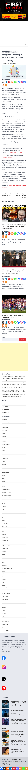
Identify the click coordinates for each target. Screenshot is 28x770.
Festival (3, 484)
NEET (3, 557)
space (3, 604)
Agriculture (4, 419)
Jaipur (3, 520)
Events (3, 475)
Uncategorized (5, 621)
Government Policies (6, 498)
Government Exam (6, 492)
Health (3, 503)
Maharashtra (5, 540)
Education (4, 461)
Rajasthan (4, 579)
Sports (3, 610)
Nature (3, 554)
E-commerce (5, 458)
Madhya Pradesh (6, 537)
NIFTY (3, 562)
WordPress (4, 763)
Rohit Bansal (14, 736)
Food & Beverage (6, 489)
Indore (3, 512)
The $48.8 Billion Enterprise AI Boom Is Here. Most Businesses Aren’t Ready (18, 712)
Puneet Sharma (5, 409)
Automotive (4, 430)
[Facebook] (18, 82)
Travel (3, 619)
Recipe (3, 582)
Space (3, 602)
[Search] (25, 44)
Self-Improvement (6, 593)
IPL (2, 517)
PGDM (3, 571)
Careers (3, 447)
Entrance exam (5, 472)
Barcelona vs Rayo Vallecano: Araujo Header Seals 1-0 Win (12, 316)
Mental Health (5, 548)
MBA (3, 543)
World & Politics (5, 630)
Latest (3, 529)
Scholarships (5, 588)
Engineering (4, 467)
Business (4, 441)
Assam (3, 425)
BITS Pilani (4, 439)
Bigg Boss (4, 436)
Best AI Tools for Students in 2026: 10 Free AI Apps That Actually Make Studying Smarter (18, 720)
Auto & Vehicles (5, 427)
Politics (3, 574)
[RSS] (3, 85)
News (3, 559)
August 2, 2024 (7, 157)
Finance (3, 486)
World (3, 627)
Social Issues (5, 596)
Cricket (3, 450)
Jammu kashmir (5, 523)
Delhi (3, 455)
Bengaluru (4, 433)
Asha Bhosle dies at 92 (16, 749)
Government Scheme (7, 500)
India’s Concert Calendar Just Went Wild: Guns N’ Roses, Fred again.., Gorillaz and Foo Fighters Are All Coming (13, 378)
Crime (3, 453)
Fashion (3, 481)
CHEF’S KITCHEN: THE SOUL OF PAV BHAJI (12, 387)
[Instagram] (21, 82)
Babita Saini (5, 63)
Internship (4, 514)
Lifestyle (4, 534)
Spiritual (4, 607)
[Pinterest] (9, 82)
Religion (3, 585)
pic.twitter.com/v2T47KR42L (16, 152)
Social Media (5, 599)
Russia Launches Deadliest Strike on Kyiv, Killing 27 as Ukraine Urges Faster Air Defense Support (14, 226)
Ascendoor (16, 761)
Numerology (4, 565)
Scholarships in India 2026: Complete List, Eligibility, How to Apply (18, 741)
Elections (4, 464)
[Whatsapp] (15, 82)
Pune (3, 576)
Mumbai (4, 551)
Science (3, 590)
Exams (3, 478)
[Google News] (24, 82)
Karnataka (4, 526)
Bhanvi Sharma (15, 705)
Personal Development (7, 568)
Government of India (6, 495)
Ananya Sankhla (6, 404)
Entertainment (5, 469)
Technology (4, 613)
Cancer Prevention (6, 444)
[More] (6, 85)
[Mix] (12, 82)
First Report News (16, 759)
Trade (3, 616)
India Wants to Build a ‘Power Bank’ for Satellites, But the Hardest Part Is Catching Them (18, 703)
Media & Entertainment (7, 545)
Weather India (5, 624)
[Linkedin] (6, 82)
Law (3, 531)
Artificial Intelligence (6, 422)
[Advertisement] (14, 31)
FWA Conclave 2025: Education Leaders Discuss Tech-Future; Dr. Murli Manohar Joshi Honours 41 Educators (14, 272)
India (3, 509)
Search (3, 337)
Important (4, 506)
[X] (3, 82)
